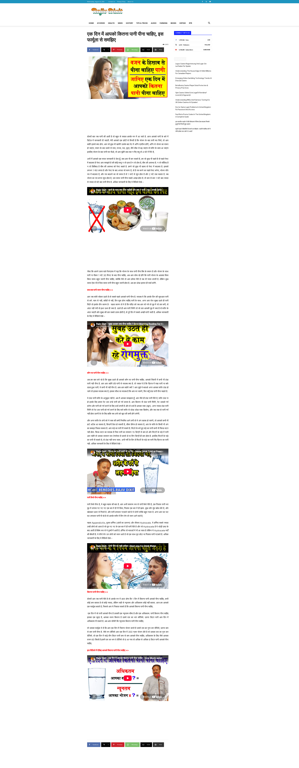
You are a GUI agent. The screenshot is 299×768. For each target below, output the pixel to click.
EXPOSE (183, 23)
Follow (207, 45)
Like (208, 40)
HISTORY (129, 23)
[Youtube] (210, 1)
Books (173, 23)
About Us (130, 1)
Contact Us (111, 1)
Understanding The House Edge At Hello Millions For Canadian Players (193, 72)
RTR (190, 23)
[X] (206, 1)
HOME (91, 23)
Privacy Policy (121, 1)
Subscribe (206, 50)
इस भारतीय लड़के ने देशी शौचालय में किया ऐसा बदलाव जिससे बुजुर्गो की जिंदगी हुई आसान (192, 123)
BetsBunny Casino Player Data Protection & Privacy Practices (191, 86)
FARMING (163, 23)
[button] (209, 23)
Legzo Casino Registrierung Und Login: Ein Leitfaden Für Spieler (190, 65)
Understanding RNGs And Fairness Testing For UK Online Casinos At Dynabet (192, 101)
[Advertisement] (169, 12)
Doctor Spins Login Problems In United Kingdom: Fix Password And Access (193, 108)
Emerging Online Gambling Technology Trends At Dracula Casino (193, 79)
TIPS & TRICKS (142, 23)
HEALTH (111, 23)
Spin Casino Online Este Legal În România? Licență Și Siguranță (191, 94)
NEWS (120, 23)
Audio (153, 23)
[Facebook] (202, 1)
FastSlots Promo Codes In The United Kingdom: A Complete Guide (193, 115)
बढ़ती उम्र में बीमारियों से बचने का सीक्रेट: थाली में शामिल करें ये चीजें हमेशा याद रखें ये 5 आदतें (193, 130)
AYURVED (101, 23)
